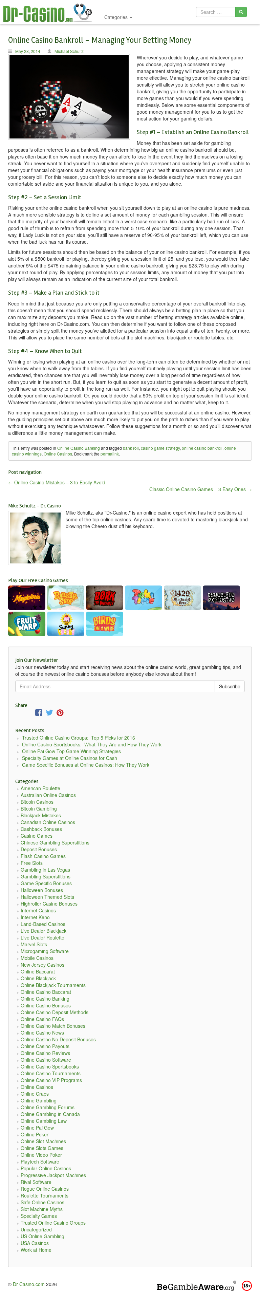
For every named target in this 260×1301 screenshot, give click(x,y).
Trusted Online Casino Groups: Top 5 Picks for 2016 (78, 737)
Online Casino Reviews (45, 1052)
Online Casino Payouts (45, 1046)
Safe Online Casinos (42, 1202)
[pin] (60, 713)
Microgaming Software (45, 951)
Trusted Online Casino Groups (53, 1222)
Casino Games (36, 835)
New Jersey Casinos (42, 964)
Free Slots (32, 862)
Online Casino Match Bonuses (53, 1025)
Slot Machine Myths (42, 1209)
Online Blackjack (38, 978)
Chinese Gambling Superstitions (55, 842)
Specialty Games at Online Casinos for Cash (69, 758)
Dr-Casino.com (29, 1284)
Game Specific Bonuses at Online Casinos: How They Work (85, 764)
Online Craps (35, 1093)
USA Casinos (35, 1243)
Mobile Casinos (37, 957)
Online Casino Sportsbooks (50, 1066)
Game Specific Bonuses (46, 883)
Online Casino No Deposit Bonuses (58, 1039)
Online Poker (34, 1134)
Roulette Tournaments (44, 1195)
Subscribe (229, 686)
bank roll (131, 448)
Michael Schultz (69, 51)
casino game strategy (160, 448)
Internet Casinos (38, 910)
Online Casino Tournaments (51, 1073)
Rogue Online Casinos (45, 1188)
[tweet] (49, 713)
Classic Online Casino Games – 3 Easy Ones (200, 489)
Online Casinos (58, 454)
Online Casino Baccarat (46, 991)
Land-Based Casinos (43, 924)
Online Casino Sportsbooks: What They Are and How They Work (91, 744)
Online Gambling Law (44, 1120)
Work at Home (36, 1249)
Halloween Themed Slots (47, 896)
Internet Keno (35, 917)
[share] (38, 713)
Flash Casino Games (43, 856)
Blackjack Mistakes (41, 815)
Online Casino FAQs (42, 1019)
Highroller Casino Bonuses (49, 903)
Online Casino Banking (78, 448)
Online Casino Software (46, 1059)
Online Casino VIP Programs (51, 1080)
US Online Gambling (42, 1236)
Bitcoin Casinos (37, 801)
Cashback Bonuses (41, 828)
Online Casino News (42, 1032)
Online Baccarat (38, 971)
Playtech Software (40, 1161)
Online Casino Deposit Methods (54, 1012)
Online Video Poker (41, 1154)
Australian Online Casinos (48, 795)
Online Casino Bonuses (46, 1005)
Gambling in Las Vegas (45, 869)
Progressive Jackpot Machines (53, 1175)
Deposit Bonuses (39, 849)
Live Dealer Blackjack (43, 930)
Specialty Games (39, 1215)
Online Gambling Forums (47, 1107)
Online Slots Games (42, 1148)
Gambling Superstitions (45, 876)
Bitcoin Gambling (39, 808)
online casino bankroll (202, 448)
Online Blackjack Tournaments (53, 985)
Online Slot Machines (43, 1141)
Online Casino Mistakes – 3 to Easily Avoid (56, 482)
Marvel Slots (34, 944)
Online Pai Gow (37, 1127)
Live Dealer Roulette (42, 937)
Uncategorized (36, 1229)
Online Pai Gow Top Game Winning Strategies (71, 751)
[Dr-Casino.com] (51, 12)
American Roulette (40, 788)
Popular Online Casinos (46, 1168)
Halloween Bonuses (42, 890)
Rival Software (36, 1181)
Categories (116, 17)
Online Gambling (39, 1100)
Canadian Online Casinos (48, 822)
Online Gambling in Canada (50, 1114)
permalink (110, 454)
